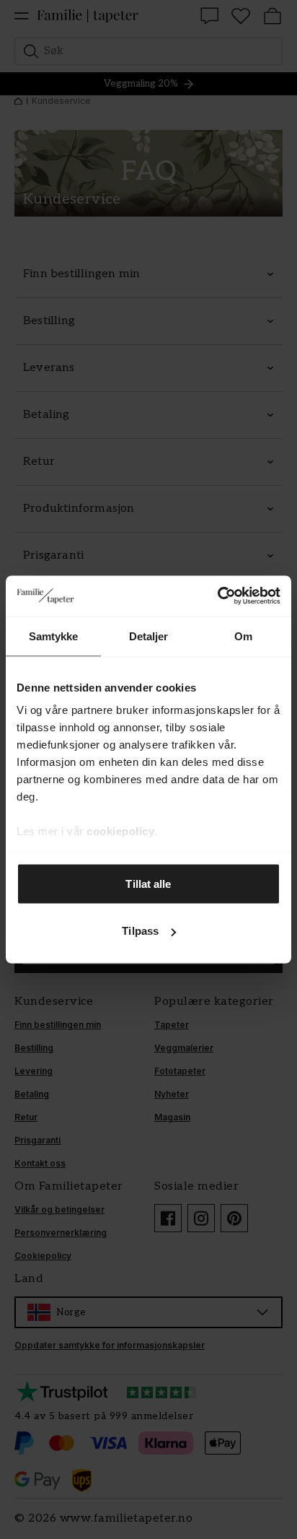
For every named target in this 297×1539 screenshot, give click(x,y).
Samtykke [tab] (54, 635)
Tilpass (140, 931)
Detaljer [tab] (149, 635)
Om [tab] (243, 635)
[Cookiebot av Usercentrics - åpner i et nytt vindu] (217, 596)
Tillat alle (148, 883)
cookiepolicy (120, 831)
